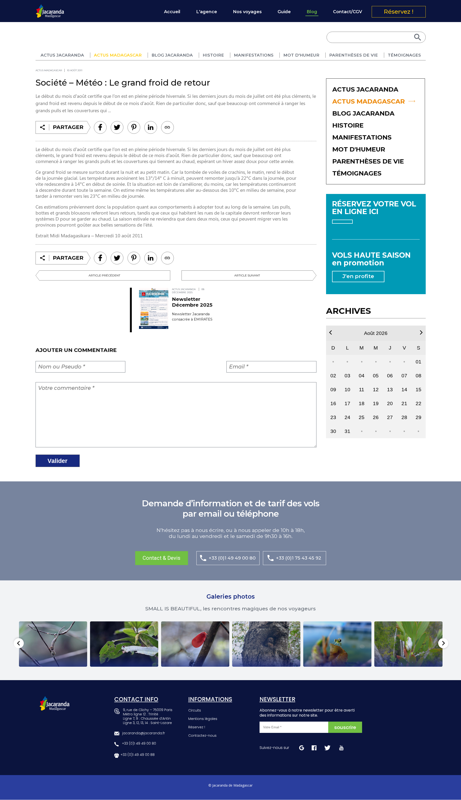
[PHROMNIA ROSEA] (195, 644)
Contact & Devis (161, 558)
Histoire (213, 55)
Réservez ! (398, 11)
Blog (312, 11)
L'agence (206, 11)
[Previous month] (330, 332)
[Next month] (421, 332)
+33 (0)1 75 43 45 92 (298, 558)
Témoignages (404, 55)
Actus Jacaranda (62, 55)
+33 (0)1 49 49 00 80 (232, 558)
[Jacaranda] (50, 7)
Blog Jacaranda (172, 55)
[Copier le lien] (167, 127)
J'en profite (358, 276)
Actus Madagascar (118, 55)
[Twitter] (117, 127)
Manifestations (253, 55)
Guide (284, 11)
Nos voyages (247, 11)
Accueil (172, 11)
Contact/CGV (347, 11)
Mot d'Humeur (301, 55)
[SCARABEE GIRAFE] (124, 644)
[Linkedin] (133, 127)
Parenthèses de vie (353, 55)
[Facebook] (100, 127)
